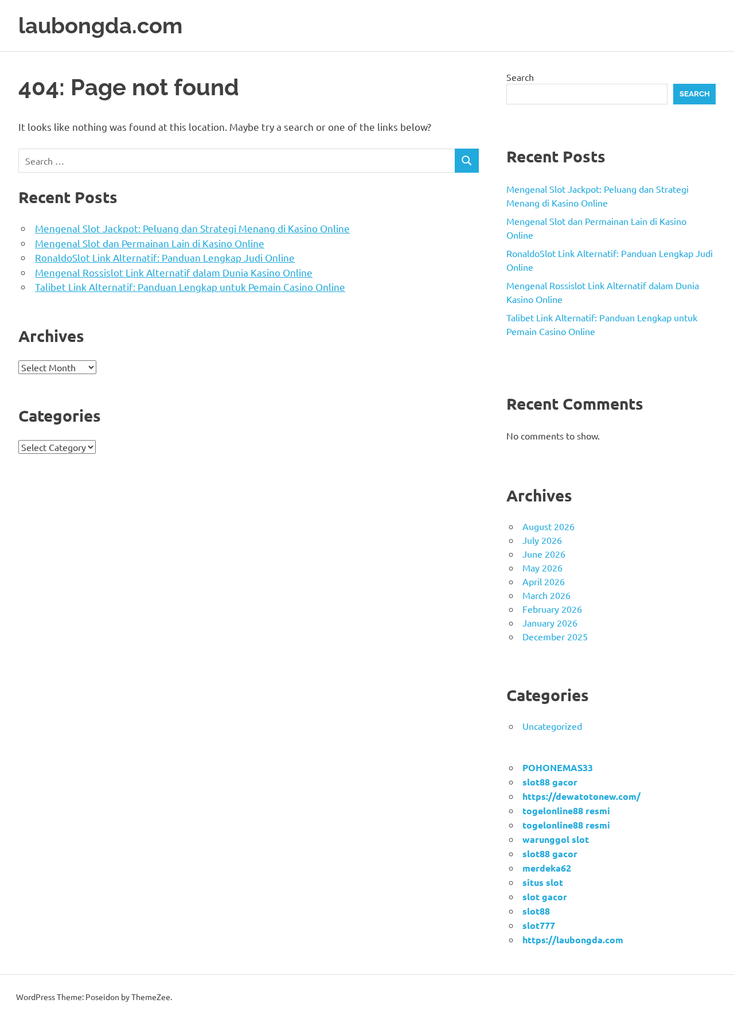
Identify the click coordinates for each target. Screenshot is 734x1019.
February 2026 (552, 608)
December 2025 (555, 636)
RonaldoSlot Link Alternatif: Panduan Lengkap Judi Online (165, 257)
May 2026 (542, 567)
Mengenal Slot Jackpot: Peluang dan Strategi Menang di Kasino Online (192, 228)
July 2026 (542, 540)
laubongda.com (100, 25)
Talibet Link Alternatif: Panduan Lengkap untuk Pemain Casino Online (190, 287)
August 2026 (548, 526)
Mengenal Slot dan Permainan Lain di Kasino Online (149, 243)
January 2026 (549, 622)
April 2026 (543, 581)
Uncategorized (552, 726)
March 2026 (546, 595)
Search (520, 77)
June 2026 (543, 553)
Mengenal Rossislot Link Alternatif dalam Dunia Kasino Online (174, 272)
